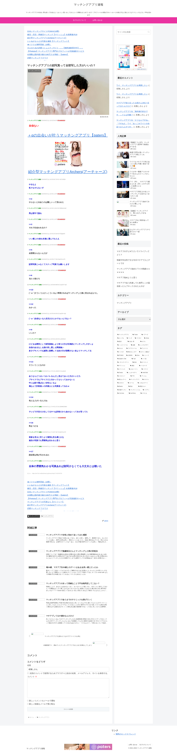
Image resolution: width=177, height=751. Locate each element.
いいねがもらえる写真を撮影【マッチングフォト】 (48, 41)
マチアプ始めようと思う (127, 278)
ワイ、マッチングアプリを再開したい (132, 85)
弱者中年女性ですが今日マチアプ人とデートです (133, 261)
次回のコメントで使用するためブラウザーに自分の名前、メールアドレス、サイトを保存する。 (69, 673)
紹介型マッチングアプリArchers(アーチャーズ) (46, 38)
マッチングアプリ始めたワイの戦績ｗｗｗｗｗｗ (133, 270)
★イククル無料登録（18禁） (39, 45)
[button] (148, 32)
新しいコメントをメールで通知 (42, 701)
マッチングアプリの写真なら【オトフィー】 (45, 502)
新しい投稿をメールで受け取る (42, 704)
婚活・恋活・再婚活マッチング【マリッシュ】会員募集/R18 (52, 35)
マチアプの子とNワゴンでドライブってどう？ (133, 253)
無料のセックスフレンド (126, 734)
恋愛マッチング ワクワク (37, 58)
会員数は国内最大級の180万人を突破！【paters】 (48, 54)
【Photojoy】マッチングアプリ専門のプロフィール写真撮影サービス (55, 51)
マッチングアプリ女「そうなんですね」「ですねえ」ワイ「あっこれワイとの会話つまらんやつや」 (133, 123)
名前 (29, 665)
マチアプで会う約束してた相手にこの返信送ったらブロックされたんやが (133, 284)
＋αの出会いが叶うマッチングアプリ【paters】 (68, 135)
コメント (32, 677)
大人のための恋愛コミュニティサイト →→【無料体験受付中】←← (55, 48)
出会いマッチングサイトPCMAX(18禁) (43, 31)
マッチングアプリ (34, 516)
